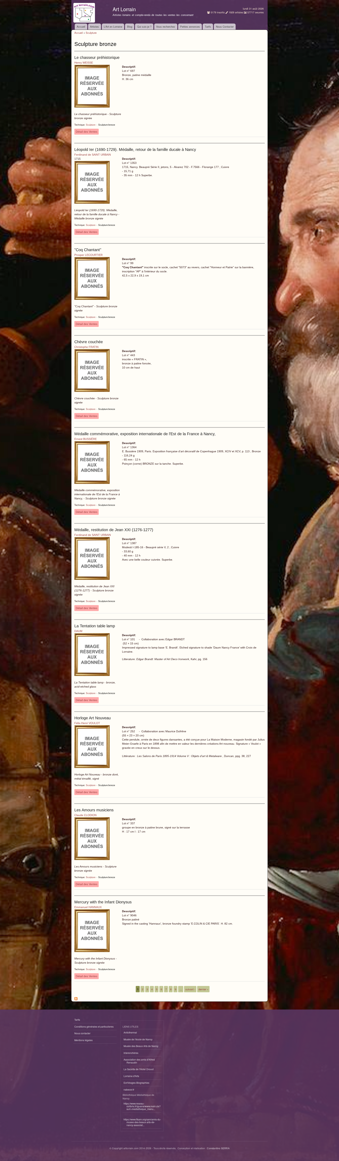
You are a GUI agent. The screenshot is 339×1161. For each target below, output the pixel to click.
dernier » (203, 989)
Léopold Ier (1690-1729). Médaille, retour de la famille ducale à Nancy (135, 149)
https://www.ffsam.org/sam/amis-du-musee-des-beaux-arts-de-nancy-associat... (142, 1122)
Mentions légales (83, 1040)
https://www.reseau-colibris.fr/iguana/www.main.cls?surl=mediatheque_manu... (142, 1106)
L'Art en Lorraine (113, 26)
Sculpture (91, 33)
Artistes (94, 26)
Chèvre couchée (88, 342)
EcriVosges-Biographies (136, 1082)
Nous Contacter (225, 26)
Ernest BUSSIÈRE (85, 439)
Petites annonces (190, 26)
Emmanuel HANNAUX (88, 907)
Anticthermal (130, 1032)
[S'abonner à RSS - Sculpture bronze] (75, 997)
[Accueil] (84, 12)
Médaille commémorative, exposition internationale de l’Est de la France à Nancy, (145, 434)
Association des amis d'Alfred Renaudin (139, 1061)
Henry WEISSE (83, 62)
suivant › (190, 989)
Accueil (81, 26)
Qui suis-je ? (144, 26)
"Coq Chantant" (87, 250)
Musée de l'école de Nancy (138, 1039)
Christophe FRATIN (86, 346)
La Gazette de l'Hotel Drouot (139, 1069)
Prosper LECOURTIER (88, 254)
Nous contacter (82, 1033)
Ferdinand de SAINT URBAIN (92, 154)
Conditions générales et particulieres (94, 1026)
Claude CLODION (85, 815)
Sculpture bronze (106, 124)
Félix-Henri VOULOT (87, 723)
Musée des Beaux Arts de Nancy (141, 1046)
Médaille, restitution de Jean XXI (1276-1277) (113, 530)
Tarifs (208, 26)
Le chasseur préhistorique (96, 57)
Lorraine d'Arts (131, 1076)
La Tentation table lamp (94, 626)
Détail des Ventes (86, 131)
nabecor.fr (129, 1089)
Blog (129, 26)
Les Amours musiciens (94, 810)
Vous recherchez (165, 26)
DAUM (78, 631)
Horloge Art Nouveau (92, 718)
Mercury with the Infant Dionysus (103, 902)
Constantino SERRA (218, 1148)
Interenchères (131, 1052)
